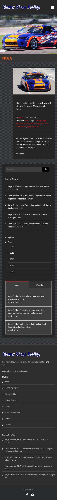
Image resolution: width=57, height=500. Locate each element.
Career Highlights (11, 388)
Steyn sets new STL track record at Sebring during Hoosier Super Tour (30, 476)
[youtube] (31, 495)
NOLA (18, 123)
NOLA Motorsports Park (31, 123)
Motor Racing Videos (12, 412)
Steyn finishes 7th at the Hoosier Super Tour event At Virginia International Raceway (29, 449)
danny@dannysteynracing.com (15, 371)
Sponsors (8, 418)
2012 (12, 253)
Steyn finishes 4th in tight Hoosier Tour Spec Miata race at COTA (27, 441)
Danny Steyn (41, 120)
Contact (7, 424)
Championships (10, 394)
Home (7, 381)
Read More (20, 153)
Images (7, 406)
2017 (27, 120)
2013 (12, 259)
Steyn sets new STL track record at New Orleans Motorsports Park (33, 106)
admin (21, 117)
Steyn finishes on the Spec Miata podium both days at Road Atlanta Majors (28, 458)
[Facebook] (25, 495)
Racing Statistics (11, 400)
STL (38, 126)
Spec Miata (31, 126)
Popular (40, 285)
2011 (12, 247)
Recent (17, 285)
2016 (12, 265)
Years (10, 242)
